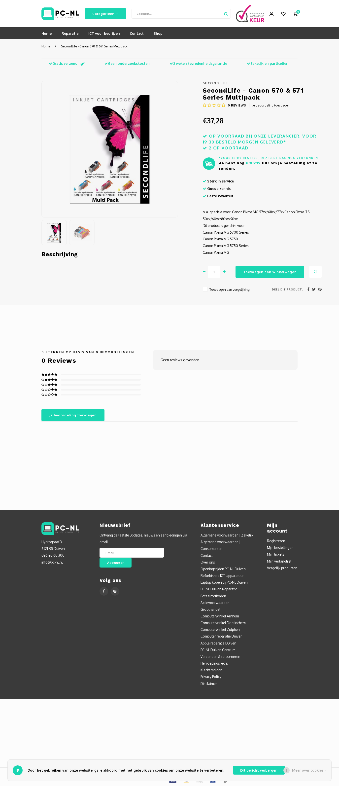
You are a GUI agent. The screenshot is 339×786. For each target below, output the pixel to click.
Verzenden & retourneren (220, 656)
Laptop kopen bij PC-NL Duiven (224, 582)
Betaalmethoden (213, 596)
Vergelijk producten (282, 568)
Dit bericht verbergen (258, 770)
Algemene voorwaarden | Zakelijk (227, 535)
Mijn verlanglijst (279, 561)
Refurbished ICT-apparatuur (222, 575)
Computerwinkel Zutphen (220, 629)
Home (46, 33)
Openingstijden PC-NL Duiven (223, 569)
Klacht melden (211, 670)
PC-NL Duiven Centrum (218, 650)
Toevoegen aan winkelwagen (270, 272)
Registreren (276, 541)
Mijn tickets (275, 554)
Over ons (208, 562)
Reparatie (70, 33)
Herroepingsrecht (214, 663)
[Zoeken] (226, 14)
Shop (158, 33)
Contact (137, 33)
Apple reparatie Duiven (218, 643)
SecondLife (215, 83)
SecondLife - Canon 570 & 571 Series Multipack (94, 46)
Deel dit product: (287, 289)
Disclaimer (209, 683)
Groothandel (210, 609)
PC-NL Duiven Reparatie (219, 589)
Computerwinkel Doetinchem (223, 623)
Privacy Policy (211, 677)
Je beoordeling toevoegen (271, 105)
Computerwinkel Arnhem (220, 616)
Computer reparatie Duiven (221, 636)
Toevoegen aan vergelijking (229, 289)
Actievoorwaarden (215, 603)
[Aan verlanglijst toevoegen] (315, 272)
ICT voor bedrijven (104, 33)
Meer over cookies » (309, 770)
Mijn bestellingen (280, 547)
